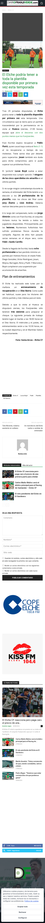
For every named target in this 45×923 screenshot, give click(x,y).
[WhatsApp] (20, 94)
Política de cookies (31, 901)
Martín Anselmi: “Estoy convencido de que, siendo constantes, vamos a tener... (29, 763)
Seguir (38, 850)
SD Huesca (6, 398)
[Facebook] (4, 94)
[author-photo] (22, 451)
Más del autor (28, 465)
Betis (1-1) (38, 146)
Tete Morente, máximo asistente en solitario (10, 427)
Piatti (31, 395)
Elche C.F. (11, 10)
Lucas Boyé (24, 395)
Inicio (4, 10)
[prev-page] (3, 505)
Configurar (22, 918)
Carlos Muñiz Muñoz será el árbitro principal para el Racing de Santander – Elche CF (28, 485)
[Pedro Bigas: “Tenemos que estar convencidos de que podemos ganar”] (8, 776)
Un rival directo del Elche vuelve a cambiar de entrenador (33, 428)
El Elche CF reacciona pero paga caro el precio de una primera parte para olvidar (26, 474)
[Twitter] (10, 94)
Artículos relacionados (12, 465)
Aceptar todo (22, 907)
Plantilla (38, 395)
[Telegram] (26, 94)
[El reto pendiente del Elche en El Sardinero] (8, 496)
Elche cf (15, 395)
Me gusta (37, 845)
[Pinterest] (15, 94)
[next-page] (7, 505)
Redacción (8, 91)
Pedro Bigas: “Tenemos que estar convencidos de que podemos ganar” (28, 775)
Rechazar (22, 912)
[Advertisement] (22, 26)
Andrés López (6, 726)
